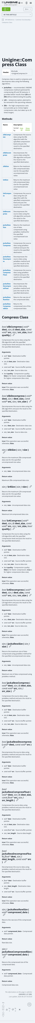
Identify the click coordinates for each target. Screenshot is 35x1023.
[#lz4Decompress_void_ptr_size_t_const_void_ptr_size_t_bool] (30, 595)
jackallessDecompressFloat (7, 286)
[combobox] (20, 3)
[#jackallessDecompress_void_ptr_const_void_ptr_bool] (4, 747)
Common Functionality (23, 20)
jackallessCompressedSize (7, 306)
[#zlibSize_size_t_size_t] (4, 452)
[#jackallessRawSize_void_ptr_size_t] (4, 915)
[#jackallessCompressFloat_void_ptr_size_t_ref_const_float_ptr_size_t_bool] (17, 800)
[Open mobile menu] (30, 3)
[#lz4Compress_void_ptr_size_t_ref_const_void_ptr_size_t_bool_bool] (14, 529)
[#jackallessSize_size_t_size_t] (10, 646)
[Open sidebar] (6, 9)
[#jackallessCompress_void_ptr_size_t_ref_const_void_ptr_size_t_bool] (14, 691)
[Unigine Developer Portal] (10, 3)
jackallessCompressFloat (7, 272)
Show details (27, 129)
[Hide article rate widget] (19, 1009)
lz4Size (5, 180)
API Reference (9, 20)
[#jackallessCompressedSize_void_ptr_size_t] (4, 957)
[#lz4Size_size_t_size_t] (30, 486)
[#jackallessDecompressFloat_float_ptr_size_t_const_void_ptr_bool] (5, 862)
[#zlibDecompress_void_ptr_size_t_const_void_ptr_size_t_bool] (30, 401)
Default (21, 129)
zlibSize (6, 166)
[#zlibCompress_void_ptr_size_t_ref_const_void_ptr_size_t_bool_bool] (14, 335)
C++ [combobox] (26, 9)
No (15, 1009)
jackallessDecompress (7, 259)
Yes (9, 1009)
